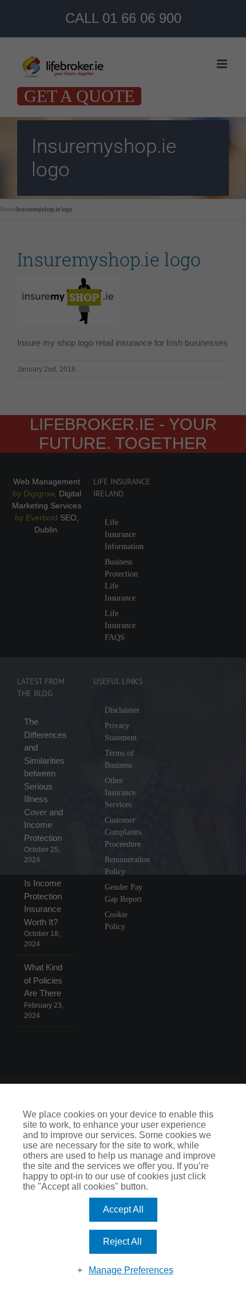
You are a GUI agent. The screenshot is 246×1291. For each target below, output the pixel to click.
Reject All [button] (122, 1241)
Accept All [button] (123, 1209)
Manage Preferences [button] (131, 1270)
